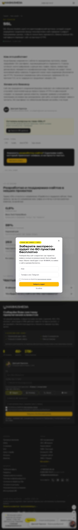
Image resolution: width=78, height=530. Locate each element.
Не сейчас (39, 288)
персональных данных (44, 279)
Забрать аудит (39, 284)
